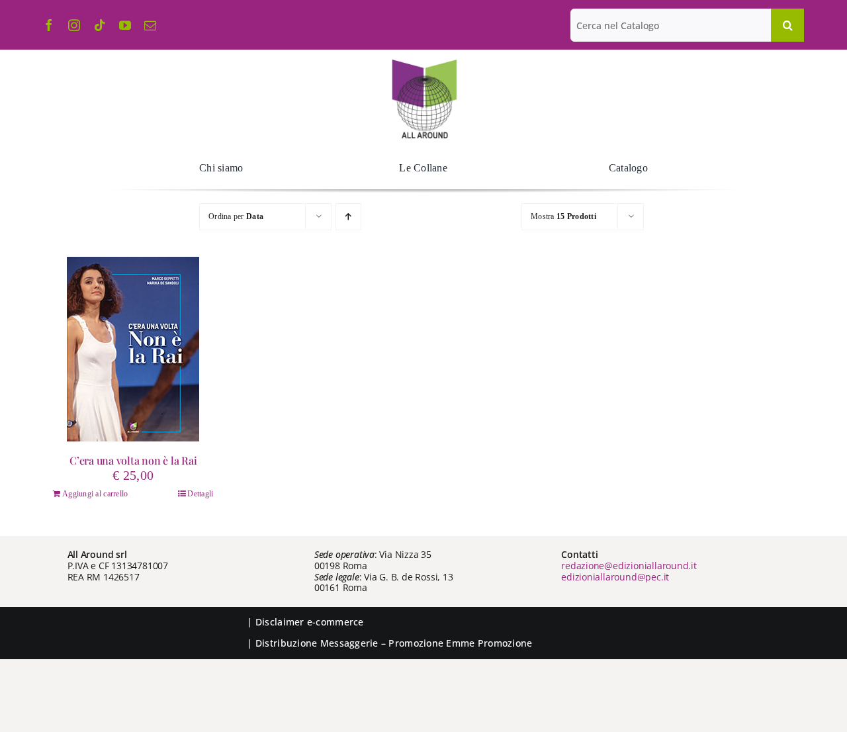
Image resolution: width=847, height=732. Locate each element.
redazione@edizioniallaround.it (629, 565)
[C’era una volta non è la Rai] (133, 349)
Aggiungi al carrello (95, 493)
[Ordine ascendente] (348, 216)
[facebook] (49, 25)
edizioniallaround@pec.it (615, 577)
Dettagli (200, 493)
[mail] (150, 25)
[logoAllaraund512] (423, 63)
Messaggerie (349, 643)
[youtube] (125, 25)
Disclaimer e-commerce (309, 622)
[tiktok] (100, 25)
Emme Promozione (489, 643)
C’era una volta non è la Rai (133, 460)
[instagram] (74, 25)
